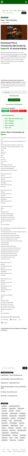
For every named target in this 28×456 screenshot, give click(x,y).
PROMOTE (24, 10)
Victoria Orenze (13, 440)
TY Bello (16, 437)
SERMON (15, 10)
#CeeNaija (6, 87)
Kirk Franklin (4, 420)
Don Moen (18, 410)
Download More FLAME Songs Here (14, 104)
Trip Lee (10, 437)
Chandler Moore (12, 408)
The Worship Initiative (6, 435)
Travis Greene (4, 437)
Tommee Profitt (23, 435)
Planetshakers (18, 427)
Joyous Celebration (21, 418)
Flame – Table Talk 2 (9, 120)
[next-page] (3, 399)
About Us (8, 449)
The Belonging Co (5, 432)
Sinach (25, 427)
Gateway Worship (13, 415)
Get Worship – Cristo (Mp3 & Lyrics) (9, 395)
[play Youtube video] (14, 32)
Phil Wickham (11, 427)
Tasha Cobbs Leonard (22, 430)
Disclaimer (10, 451)
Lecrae (10, 420)
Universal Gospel (4, 17)
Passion (21, 425)
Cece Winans (4, 408)
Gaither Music (4, 415)
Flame (4, 48)
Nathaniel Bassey (5, 425)
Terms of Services (15, 449)
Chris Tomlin (4, 410)
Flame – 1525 (8, 127)
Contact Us (4, 451)
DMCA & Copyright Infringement (20, 451)
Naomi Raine (21, 423)
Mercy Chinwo (4, 423)
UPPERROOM (4, 440)
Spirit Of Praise (5, 430)
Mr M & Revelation (13, 423)
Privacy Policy (23, 449)
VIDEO (11, 10)
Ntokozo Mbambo (14, 425)
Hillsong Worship (5, 418)
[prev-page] (1, 399)
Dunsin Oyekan (5, 413)
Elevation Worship (13, 413)
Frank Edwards (22, 413)
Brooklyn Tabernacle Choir (14, 406)
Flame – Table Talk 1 (9, 123)
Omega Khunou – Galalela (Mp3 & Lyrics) (10, 382)
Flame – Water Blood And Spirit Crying (14, 118)
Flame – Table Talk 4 (9, 125)
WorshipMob (21, 440)
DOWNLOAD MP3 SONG (14, 99)
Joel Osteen (13, 418)
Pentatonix (4, 427)
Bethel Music (4, 406)
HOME (3, 10)
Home (2, 16)
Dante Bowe (11, 410)
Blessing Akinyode (5, 22)
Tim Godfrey (15, 435)
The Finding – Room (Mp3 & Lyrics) (9, 392)
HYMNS (19, 10)
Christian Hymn (21, 408)
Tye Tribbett (22, 437)
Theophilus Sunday (14, 432)
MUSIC (7, 10)
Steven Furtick (12, 430)
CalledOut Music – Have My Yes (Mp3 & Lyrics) (11, 375)
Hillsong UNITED (22, 415)
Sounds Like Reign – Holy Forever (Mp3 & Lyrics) (12, 379)
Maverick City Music (18, 420)
